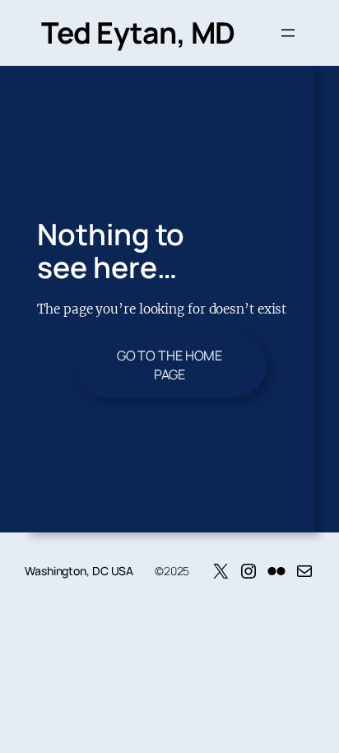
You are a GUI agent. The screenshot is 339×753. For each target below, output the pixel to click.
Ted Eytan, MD (138, 32)
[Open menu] (288, 33)
